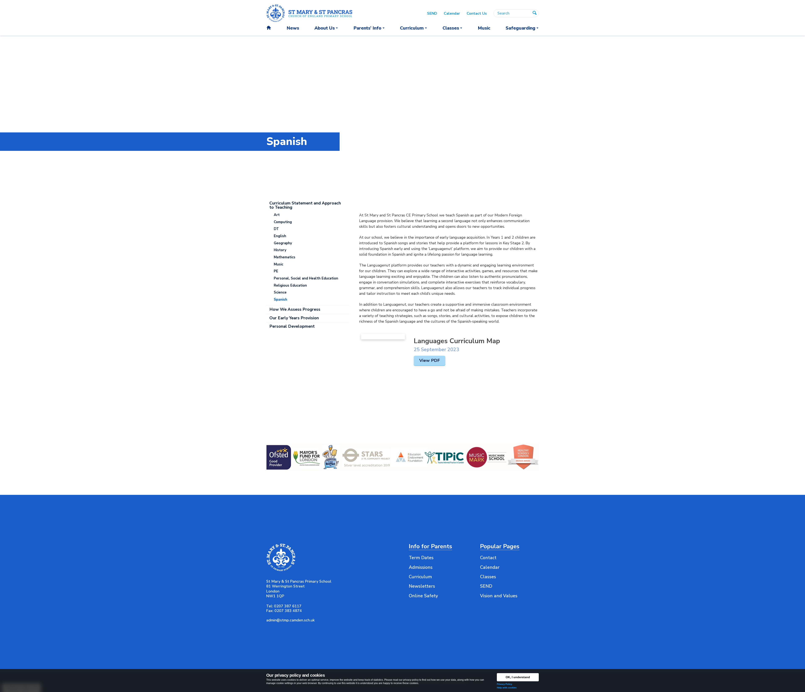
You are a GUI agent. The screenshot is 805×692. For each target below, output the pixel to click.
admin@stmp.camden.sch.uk (290, 620)
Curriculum (420, 577)
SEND (486, 586)
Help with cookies (507, 687)
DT (276, 228)
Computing (283, 222)
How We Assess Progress (294, 309)
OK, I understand (518, 677)
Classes (488, 577)
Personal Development (292, 326)
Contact (488, 558)
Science (280, 292)
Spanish (280, 299)
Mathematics (284, 257)
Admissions (420, 567)
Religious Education (290, 285)
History (280, 250)
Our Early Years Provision (294, 318)
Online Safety (423, 596)
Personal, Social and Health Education (306, 278)
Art (277, 214)
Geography (283, 243)
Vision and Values (498, 596)
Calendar (490, 567)
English (280, 236)
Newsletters (422, 586)
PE (276, 271)
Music (278, 264)
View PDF (429, 360)
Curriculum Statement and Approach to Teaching (305, 205)
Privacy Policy (504, 684)
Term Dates (421, 558)
